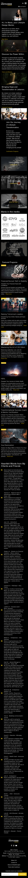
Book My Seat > (14, 202)
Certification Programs (12, 151)
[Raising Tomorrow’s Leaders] (14, 305)
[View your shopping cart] (22, 3)
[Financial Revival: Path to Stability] (14, 272)
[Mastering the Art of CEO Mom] (14, 338)
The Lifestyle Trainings (8, 4)
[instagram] (14, 845)
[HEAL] (14, 369)
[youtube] (16, 845)
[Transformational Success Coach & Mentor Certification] (14, 401)
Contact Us (14, 862)
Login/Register (22, 6)
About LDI (14, 860)
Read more (9, 294)
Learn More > (14, 165)
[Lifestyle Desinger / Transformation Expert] (14, 227)
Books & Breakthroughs (14, 865)
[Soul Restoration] (14, 436)
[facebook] (12, 845)
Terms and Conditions (14, 867)
